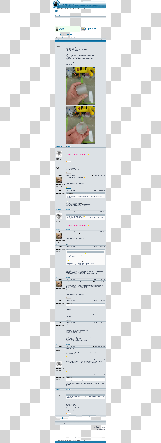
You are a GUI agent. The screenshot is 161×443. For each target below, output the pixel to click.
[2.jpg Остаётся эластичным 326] (80, 143)
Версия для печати (59, 39)
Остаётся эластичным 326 (63, 34)
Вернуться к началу (59, 146)
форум (62, 8)
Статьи (66, 8)
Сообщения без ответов (59, 15)
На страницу (100, 37)
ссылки (74, 8)
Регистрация (58, 11)
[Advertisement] (80, 22)
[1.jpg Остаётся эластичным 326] (80, 104)
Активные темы (66, 15)
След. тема (103, 39)
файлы (78, 8)
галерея (70, 8)
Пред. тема (99, 39)
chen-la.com (77, 441)
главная (58, 8)
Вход (57, 10)
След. (104, 37)
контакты (83, 8)
